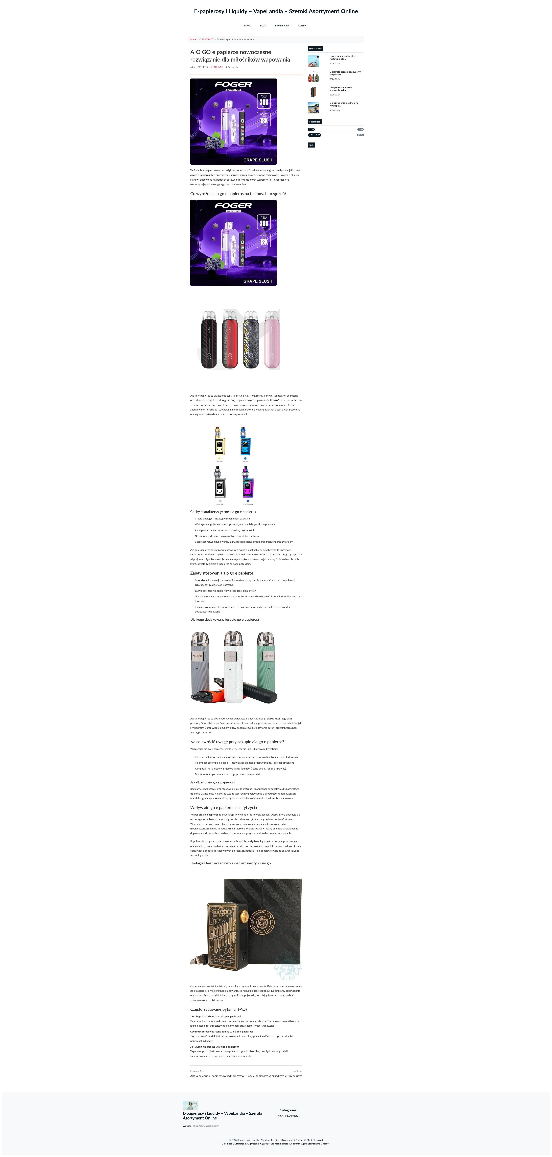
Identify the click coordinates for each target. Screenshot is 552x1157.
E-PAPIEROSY (206, 39)
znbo (192, 67)
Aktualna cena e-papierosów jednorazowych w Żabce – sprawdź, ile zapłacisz (217, 1076)
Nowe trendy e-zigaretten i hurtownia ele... (343, 57)
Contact (303, 26)
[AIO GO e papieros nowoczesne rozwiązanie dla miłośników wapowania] (233, 122)
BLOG (280, 1116)
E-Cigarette (251, 1144)
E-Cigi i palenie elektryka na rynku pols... (344, 104)
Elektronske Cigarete (319, 1144)
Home (193, 39)
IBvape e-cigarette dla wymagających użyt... (341, 88)
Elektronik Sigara (279, 1144)
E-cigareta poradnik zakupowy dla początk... (345, 73)
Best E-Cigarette (235, 1144)
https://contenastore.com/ (206, 1126)
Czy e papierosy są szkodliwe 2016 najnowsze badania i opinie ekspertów (275, 1076)
